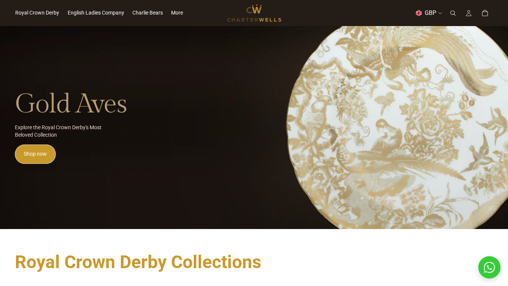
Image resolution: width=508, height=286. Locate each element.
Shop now (35, 154)
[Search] (453, 13)
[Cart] (485, 13)
